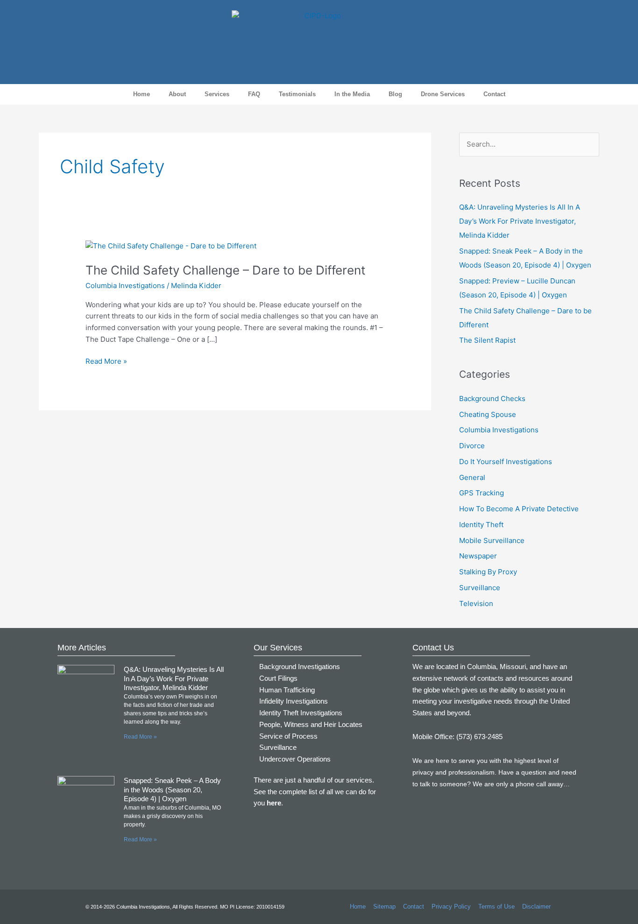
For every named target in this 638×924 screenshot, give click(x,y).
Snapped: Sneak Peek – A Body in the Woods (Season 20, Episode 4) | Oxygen (172, 789)
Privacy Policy (451, 906)
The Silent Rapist (487, 340)
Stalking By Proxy (488, 571)
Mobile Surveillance (492, 540)
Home (141, 94)
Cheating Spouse (487, 414)
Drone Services (443, 94)
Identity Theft (481, 524)
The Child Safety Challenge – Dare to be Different (225, 270)
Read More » (106, 361)
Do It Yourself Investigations (505, 461)
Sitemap (384, 906)
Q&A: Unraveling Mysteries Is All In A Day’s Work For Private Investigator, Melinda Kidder (519, 221)
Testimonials (297, 94)
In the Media (352, 94)
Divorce (472, 445)
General (472, 477)
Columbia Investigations (125, 285)
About (177, 94)
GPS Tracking (481, 492)
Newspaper (478, 555)
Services (217, 94)
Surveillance (479, 587)
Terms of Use (496, 906)
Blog (395, 94)
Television (476, 603)
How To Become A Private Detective (519, 508)
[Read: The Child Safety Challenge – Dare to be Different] (170, 245)
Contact (494, 94)
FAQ (254, 94)
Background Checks (492, 398)
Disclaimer (536, 906)
